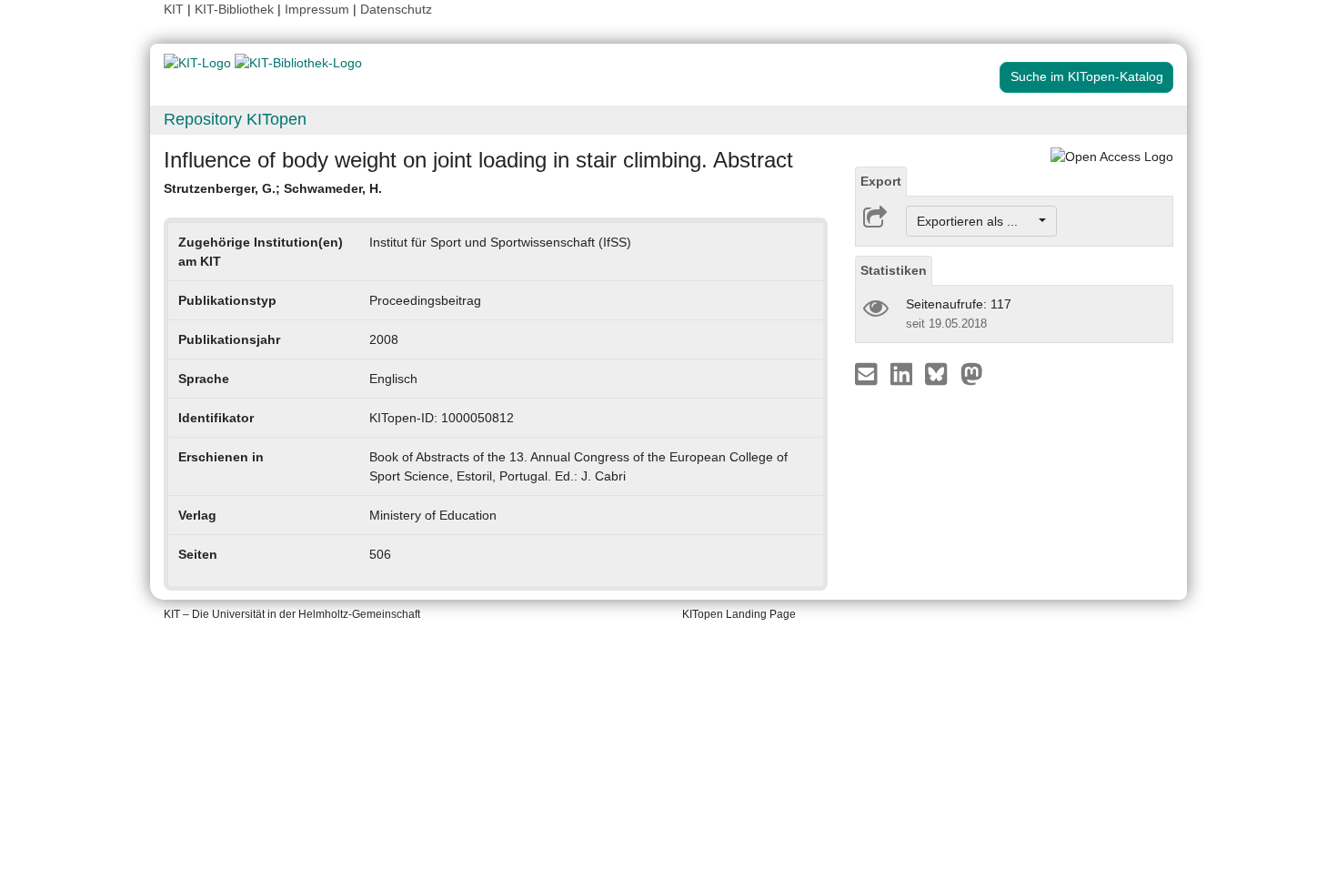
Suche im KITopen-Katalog (1086, 76)
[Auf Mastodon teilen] (971, 373)
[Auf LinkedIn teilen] (903, 373)
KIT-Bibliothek (236, 9)
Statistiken (893, 270)
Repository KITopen (235, 119)
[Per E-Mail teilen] (868, 373)
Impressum (317, 9)
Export (880, 181)
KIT (174, 9)
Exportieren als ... (976, 221)
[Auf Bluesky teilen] (941, 373)
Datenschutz (396, 9)
